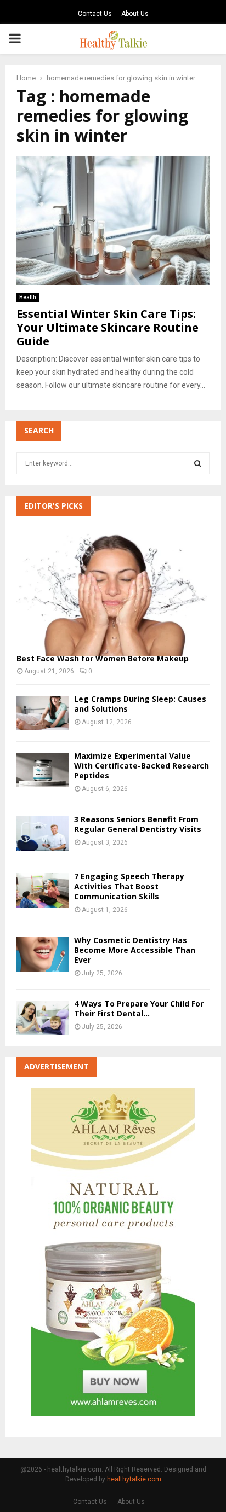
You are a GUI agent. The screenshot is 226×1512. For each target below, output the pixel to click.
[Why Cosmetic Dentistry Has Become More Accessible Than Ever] (42, 954)
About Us (135, 14)
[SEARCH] (198, 463)
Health (27, 297)
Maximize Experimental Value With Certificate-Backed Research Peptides (141, 766)
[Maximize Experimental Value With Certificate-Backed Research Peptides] (42, 770)
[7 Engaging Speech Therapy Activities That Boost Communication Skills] (42, 890)
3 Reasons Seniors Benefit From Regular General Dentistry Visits (137, 824)
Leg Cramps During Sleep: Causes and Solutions (140, 704)
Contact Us (95, 14)
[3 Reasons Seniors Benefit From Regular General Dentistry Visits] (42, 833)
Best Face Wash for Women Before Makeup (102, 658)
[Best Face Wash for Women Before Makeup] (113, 591)
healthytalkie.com (134, 1479)
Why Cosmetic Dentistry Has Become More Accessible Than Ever (134, 950)
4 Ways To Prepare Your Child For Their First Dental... (139, 1008)
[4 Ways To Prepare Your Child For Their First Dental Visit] (42, 1018)
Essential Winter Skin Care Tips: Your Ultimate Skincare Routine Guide (107, 327)
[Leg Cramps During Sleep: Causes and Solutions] (42, 713)
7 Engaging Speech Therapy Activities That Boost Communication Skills (129, 886)
